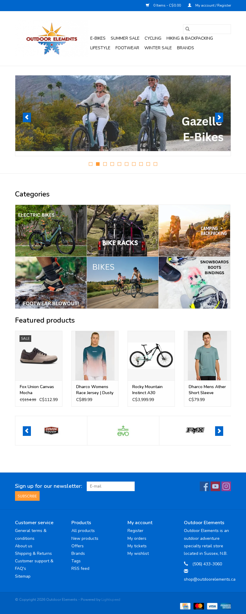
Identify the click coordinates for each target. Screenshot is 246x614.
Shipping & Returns (33, 553)
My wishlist (138, 553)
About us (23, 546)
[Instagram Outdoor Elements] (226, 486)
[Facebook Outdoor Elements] (204, 486)
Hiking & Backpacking (189, 38)
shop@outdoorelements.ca (210, 579)
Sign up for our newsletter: (48, 486)
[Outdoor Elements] (51, 38)
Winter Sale (158, 48)
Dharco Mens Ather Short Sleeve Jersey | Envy (207, 390)
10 (155, 164)
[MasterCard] (198, 605)
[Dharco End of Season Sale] (123, 113)
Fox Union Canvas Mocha (37, 390)
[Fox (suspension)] (123, 430)
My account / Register (212, 5)
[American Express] (224, 605)
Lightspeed (110, 599)
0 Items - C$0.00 (167, 5)
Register (135, 530)
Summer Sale (125, 38)
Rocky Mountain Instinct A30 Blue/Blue (147, 390)
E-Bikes (98, 38)
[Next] (219, 117)
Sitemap (23, 576)
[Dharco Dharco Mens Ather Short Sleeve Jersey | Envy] (207, 355)
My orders (137, 538)
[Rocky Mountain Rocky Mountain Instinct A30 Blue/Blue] (151, 355)
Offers (77, 546)
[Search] (187, 29)
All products (83, 530)
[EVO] (51, 430)
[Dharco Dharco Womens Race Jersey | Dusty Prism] (95, 355)
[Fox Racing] (195, 430)
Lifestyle (100, 48)
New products (84, 538)
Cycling (153, 38)
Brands (185, 48)
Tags (76, 561)
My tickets (137, 546)
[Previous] (27, 117)
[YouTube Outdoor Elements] (215, 486)
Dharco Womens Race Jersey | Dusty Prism (94, 390)
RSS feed (80, 568)
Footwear (127, 48)
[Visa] (211, 605)
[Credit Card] (184, 605)
